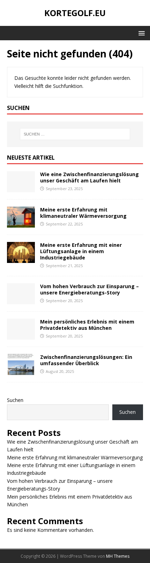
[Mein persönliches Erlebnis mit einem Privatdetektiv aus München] (21, 335)
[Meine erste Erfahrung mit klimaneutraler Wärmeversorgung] (21, 223)
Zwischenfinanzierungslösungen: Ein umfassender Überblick (86, 360)
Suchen (15, 400)
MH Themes (117, 556)
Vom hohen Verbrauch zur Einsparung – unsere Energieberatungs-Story (89, 289)
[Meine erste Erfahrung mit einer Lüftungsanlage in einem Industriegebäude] (21, 259)
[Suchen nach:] (75, 134)
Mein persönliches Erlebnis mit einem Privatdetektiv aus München (87, 324)
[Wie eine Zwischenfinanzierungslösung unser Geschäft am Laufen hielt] (21, 188)
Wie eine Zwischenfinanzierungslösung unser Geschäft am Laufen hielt (89, 177)
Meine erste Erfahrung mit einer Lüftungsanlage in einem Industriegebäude (81, 251)
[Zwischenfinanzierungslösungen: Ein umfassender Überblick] (21, 371)
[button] (140, 33)
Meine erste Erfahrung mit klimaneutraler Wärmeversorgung (83, 212)
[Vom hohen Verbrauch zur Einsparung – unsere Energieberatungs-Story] (21, 300)
